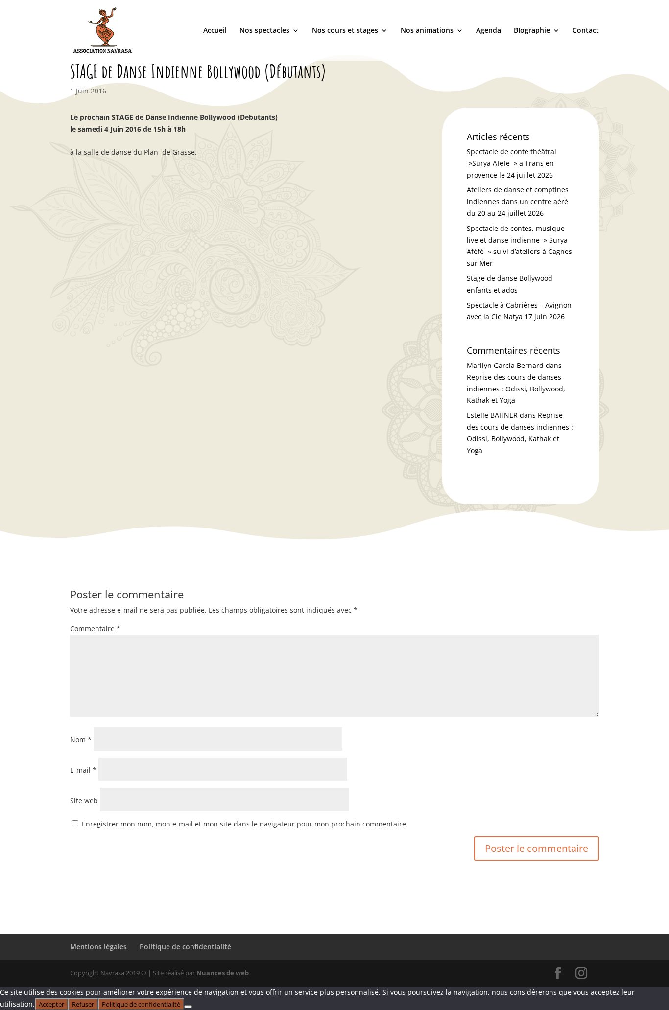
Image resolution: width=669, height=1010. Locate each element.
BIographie (532, 31)
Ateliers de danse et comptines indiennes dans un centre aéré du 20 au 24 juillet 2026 (518, 201)
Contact (586, 31)
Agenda (488, 31)
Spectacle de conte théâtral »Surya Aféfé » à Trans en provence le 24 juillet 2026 (511, 163)
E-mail (83, 770)
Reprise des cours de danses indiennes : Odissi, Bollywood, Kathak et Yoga (516, 388)
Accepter (51, 1004)
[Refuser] (188, 1006)
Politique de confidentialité (185, 946)
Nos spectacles (264, 31)
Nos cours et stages (345, 31)
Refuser (83, 1004)
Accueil (215, 31)
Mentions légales (98, 946)
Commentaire (95, 628)
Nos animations (427, 31)
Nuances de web (222, 972)
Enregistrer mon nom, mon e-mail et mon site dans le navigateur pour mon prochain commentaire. (245, 823)
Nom (81, 739)
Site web (84, 800)
